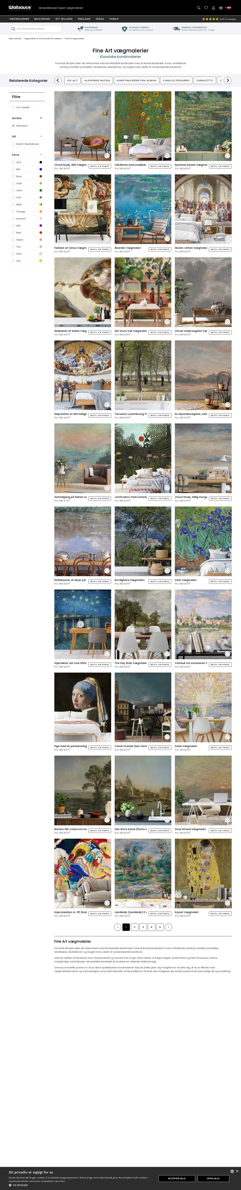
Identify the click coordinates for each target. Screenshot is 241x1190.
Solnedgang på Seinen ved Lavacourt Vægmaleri (86, 497)
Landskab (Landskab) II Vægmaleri (137, 912)
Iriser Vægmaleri (185, 580)
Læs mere (60, 1181)
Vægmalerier (19, 18)
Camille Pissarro (176, 80)
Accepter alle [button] (176, 1178)
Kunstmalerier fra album (136, 80)
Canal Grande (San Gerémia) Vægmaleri (141, 746)
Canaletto (204, 80)
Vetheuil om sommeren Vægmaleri (197, 663)
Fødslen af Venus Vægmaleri (73, 248)
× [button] (237, 1171)
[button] (81, 1185)
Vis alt (72, 80)
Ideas (100, 18)
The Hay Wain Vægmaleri (131, 663)
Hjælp (114, 18)
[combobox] (232, 1171)
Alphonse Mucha (97, 80)
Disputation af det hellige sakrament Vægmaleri (85, 414)
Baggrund (42, 18)
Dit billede (64, 18)
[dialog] (120, 1178)
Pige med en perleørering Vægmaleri (78, 746)
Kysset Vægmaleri (186, 912)
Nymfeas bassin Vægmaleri (193, 165)
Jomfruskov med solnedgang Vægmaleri (141, 497)
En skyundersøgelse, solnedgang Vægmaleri (204, 414)
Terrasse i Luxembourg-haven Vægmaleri (141, 414)
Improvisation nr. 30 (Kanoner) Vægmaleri (81, 912)
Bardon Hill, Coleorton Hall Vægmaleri (79, 829)
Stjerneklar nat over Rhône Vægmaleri (79, 663)
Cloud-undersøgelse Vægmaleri (196, 331)
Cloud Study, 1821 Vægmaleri (72, 165)
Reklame (84, 18)
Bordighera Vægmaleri (129, 580)
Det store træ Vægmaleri (131, 331)
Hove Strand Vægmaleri (190, 829)
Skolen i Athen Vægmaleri (191, 248)
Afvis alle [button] (213, 1178)
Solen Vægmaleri (186, 746)
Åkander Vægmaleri (128, 248)
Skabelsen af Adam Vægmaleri (74, 331)
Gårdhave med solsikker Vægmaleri (138, 165)
